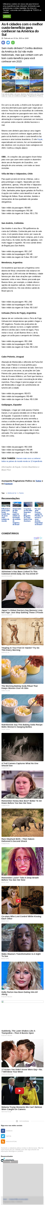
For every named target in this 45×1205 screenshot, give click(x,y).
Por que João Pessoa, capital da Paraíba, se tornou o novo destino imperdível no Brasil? (39, 516)
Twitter (38, 481)
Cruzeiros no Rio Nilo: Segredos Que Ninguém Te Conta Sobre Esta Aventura (28, 515)
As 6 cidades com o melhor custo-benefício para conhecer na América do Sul (22, 29)
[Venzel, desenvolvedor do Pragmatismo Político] (8, 1160)
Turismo (21, 493)
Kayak (39, 139)
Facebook (8, 484)
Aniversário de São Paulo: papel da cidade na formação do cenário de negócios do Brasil (17, 516)
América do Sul (12, 493)
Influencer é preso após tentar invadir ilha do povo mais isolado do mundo (6, 515)
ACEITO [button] (7, 16)
